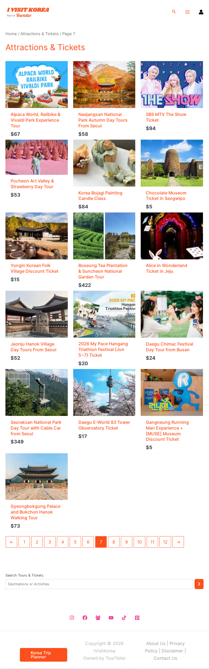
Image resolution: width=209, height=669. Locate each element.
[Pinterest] (137, 618)
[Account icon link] (201, 12)
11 (152, 542)
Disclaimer (172, 650)
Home (11, 33)
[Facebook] (85, 618)
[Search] (199, 584)
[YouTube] (111, 618)
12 (165, 542)
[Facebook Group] (98, 618)
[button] (173, 12)
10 (139, 542)
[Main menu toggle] (187, 11)
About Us (155, 643)
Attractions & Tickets (39, 33)
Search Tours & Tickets (24, 575)
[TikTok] (124, 618)
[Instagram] (72, 618)
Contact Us (165, 658)
